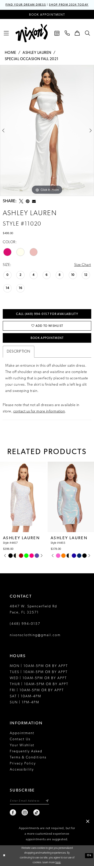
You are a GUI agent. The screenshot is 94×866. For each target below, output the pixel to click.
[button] (6, 33)
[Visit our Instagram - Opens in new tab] (25, 812)
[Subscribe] (47, 801)
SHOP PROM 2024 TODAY (68, 5)
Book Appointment (47, 338)
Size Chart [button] (82, 265)
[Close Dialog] (4, 855)
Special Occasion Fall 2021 (32, 59)
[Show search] (87, 33)
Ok (89, 855)
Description (18, 352)
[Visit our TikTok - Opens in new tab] (36, 812)
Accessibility (22, 770)
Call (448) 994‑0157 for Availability (47, 314)
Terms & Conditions (28, 757)
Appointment (22, 733)
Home (10, 53)
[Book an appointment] (57, 33)
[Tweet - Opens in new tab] (21, 201)
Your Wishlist (22, 745)
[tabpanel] (47, 130)
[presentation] (23, 497)
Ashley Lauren (37, 53)
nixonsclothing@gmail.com (35, 635)
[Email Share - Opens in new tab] (34, 201)
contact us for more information (39, 411)
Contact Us (20, 739)
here (58, 862)
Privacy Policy (23, 763)
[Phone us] (67, 33)
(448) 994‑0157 (25, 624)
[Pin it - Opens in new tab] (28, 201)
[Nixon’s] (32, 33)
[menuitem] (6, 33)
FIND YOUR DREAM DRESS (26, 5)
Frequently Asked (26, 751)
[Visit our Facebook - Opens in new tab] (13, 812)
